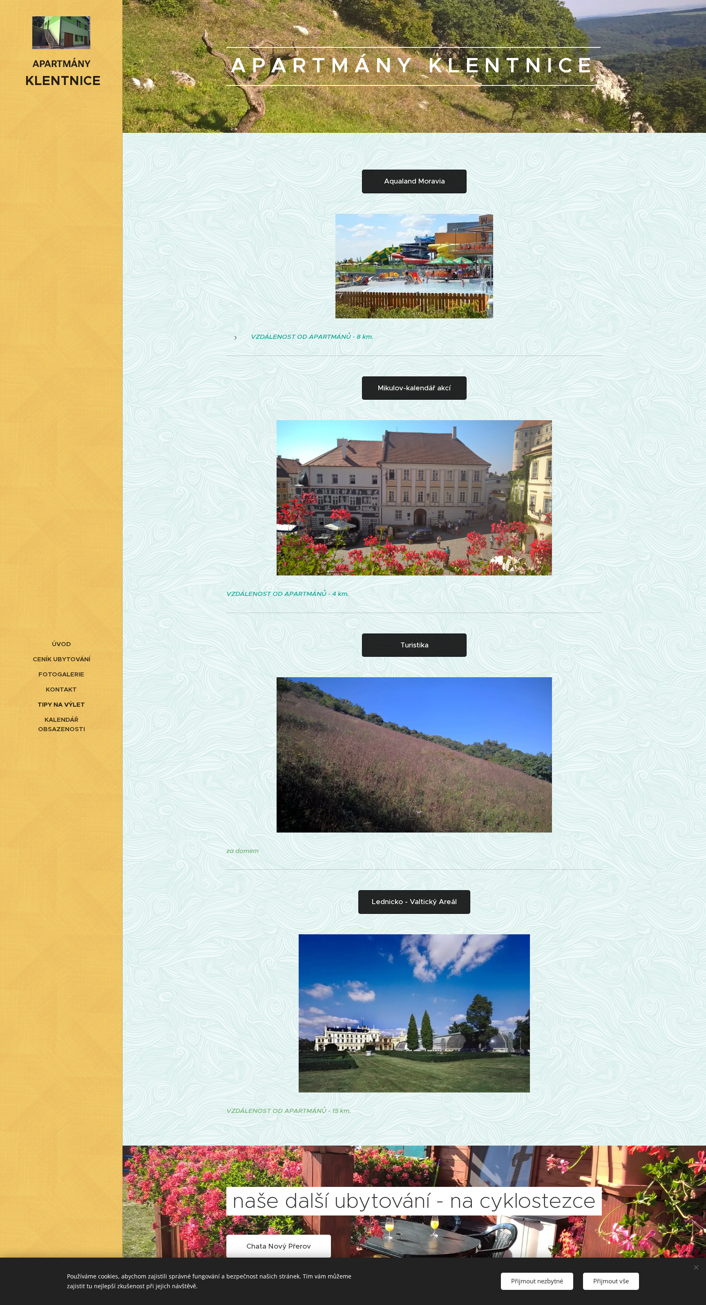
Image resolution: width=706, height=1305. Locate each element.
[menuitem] (61, 644)
